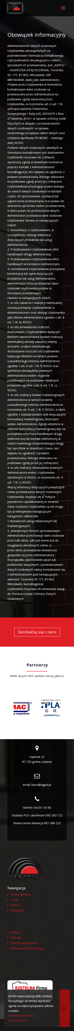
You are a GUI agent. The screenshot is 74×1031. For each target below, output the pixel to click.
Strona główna (20, 894)
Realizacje (17, 910)
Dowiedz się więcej (21, 1015)
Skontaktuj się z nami (37, 632)
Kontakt (16, 937)
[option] (47, 708)
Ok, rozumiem (17, 1020)
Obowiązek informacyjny (27, 948)
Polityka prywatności (24, 943)
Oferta (15, 905)
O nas (14, 900)
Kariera (15, 932)
